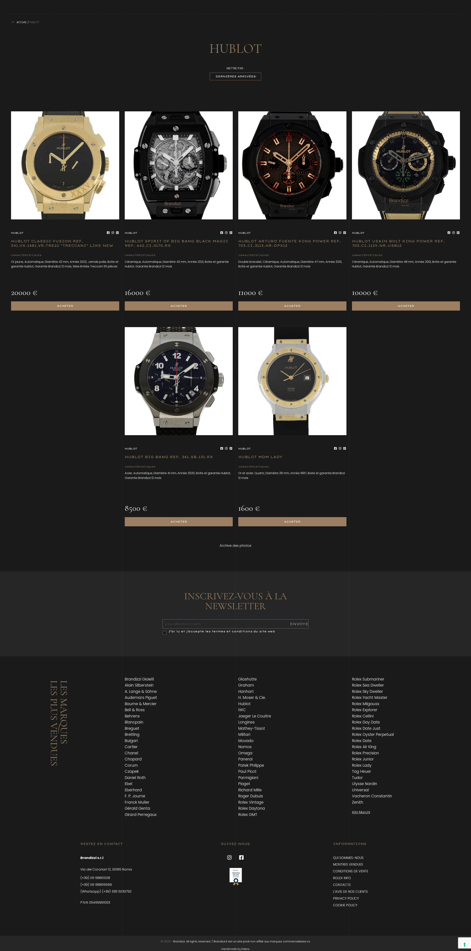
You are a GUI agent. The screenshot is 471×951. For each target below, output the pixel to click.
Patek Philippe (251, 765)
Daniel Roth (135, 777)
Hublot (244, 703)
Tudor (357, 777)
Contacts (342, 884)
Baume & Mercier (141, 703)
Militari (244, 734)
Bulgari (131, 740)
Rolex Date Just (366, 728)
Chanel (131, 753)
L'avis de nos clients (350, 891)
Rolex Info (342, 878)
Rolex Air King (364, 746)
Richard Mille (250, 790)
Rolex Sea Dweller (368, 685)
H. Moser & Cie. (252, 697)
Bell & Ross (135, 709)
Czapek (132, 771)
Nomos (245, 746)
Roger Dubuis (250, 796)
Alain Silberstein (139, 685)
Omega (245, 753)
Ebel (128, 783)
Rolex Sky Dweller (367, 691)
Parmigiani (248, 777)
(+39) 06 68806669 (96, 884)
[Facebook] (108, 232)
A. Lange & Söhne (141, 691)
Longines (246, 722)
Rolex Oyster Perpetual (373, 734)
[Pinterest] (117, 232)
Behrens (132, 716)
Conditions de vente (350, 871)
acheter (65, 306)
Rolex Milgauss (365, 703)
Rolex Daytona (251, 808)
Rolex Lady (361, 765)
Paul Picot (247, 771)
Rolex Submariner (368, 679)
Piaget (244, 783)
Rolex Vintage (250, 802)
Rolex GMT (247, 814)
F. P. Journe (135, 796)
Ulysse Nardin (364, 783)
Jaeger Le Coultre (254, 716)
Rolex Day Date (366, 722)
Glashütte (247, 679)
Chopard (133, 759)
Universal (360, 790)
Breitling (132, 734)
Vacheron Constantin (372, 796)
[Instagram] (112, 232)
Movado (246, 740)
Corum (131, 765)
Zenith (357, 802)
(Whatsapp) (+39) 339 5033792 (106, 891)
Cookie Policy (345, 905)
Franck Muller (137, 802)
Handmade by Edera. (235, 949)
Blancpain (134, 722)
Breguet (132, 728)
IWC (242, 709)
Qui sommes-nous (348, 857)
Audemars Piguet (141, 697)
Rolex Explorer (364, 709)
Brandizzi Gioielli (139, 679)
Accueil (22, 22)
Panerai (245, 759)
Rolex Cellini (362, 716)
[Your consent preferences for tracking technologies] (464, 944)
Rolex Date (361, 740)
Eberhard (133, 790)
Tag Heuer (361, 771)
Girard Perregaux (141, 814)
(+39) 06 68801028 (95, 877)
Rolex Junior (363, 759)
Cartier (131, 746)
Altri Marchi (361, 812)
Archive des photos (235, 545)
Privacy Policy (346, 898)
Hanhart (246, 691)
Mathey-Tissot (251, 728)
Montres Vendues (348, 864)
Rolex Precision (365, 753)
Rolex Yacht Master (369, 697)
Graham (246, 685)
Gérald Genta (137, 808)
